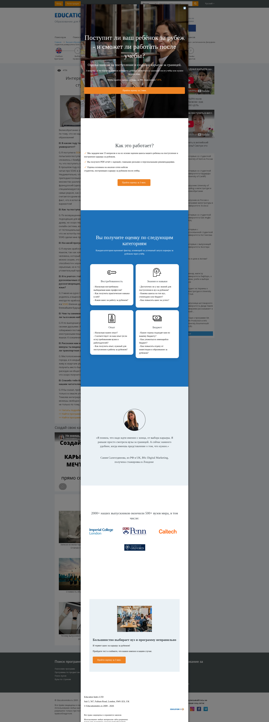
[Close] (184, 8)
